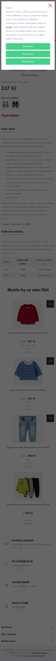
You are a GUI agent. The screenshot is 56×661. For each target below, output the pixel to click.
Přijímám (28, 46)
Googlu (9, 27)
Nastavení (28, 54)
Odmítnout (28, 61)
